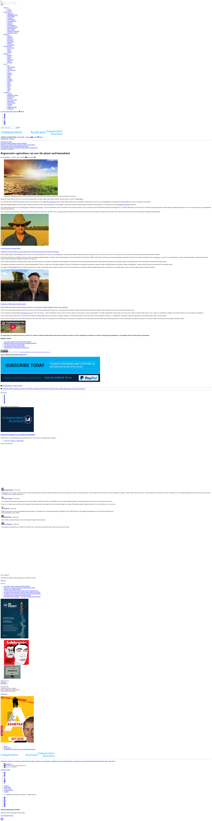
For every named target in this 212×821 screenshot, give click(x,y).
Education (10, 80)
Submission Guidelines (13, 31)
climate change (67, 388)
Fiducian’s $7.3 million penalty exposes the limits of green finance (18, 144)
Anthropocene (52, 202)
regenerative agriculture (124, 204)
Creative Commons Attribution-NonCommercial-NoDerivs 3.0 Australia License (35, 351)
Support (10, 809)
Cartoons (9, 68)
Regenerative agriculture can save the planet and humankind (19, 749)
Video (8, 88)
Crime (9, 77)
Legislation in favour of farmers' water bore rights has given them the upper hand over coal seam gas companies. (30, 251)
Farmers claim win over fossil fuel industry (11, 248)
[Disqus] (106, 507)
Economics (10, 40)
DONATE (10, 18)
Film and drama (11, 70)
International (10, 42)
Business (6, 53)
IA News (9, 10)
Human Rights (11, 67)
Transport (9, 62)
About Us (6, 785)
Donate (8, 769)
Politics (6, 34)
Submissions (7, 787)
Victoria (9, 105)
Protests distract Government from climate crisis (16, 347)
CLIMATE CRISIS (7, 388)
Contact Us (8, 764)
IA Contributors (11, 25)
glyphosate (157, 257)
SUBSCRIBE (11, 16)
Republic (9, 98)
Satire (8, 86)
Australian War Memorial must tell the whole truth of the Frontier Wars (19, 147)
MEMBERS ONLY (12, 15)
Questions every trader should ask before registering (17, 595)
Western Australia (11, 107)
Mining (9, 61)
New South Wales (12, 100)
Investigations (10, 45)
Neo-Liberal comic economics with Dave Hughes (14, 143)
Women (9, 85)
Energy (9, 49)
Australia (6, 92)
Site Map (6, 791)
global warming (59, 388)
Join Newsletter (11, 28)
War (8, 91)
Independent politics (12, 27)
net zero (74, 388)
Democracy (10, 39)
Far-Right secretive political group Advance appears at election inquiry (22, 593)
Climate (9, 52)
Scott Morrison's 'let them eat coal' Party (14, 346)
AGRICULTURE (17, 385)
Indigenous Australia (12, 95)
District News (10, 97)
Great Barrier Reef (14, 267)
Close (2, 815)
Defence (9, 43)
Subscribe (21, 354)
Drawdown (40, 207)
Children (9, 74)
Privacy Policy (11, 30)
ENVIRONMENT (7, 385)
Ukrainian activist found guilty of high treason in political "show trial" (22, 592)
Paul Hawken (23, 207)
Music (9, 76)
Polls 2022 (10, 37)
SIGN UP (3, 580)
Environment (7, 46)
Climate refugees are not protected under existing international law (21, 590)
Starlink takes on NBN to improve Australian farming (13, 304)
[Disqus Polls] (106, 465)
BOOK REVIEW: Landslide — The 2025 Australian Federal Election (22, 596)
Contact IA (10, 22)
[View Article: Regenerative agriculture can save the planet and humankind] (17, 431)
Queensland (10, 101)
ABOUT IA (7, 12)
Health (9, 82)
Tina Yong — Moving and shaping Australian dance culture (19, 587)
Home (6, 7)
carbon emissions (80, 388)
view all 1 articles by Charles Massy (14, 440)
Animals (9, 73)
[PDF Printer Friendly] (34, 157)
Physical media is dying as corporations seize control (14, 146)
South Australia (11, 102)
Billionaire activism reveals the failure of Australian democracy (20, 343)
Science (9, 50)
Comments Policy (12, 21)
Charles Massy (6, 157)
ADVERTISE (11, 19)
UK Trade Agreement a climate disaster (14, 344)
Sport (8, 83)
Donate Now (4, 694)
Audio (9, 89)
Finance (9, 56)
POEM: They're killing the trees (12, 589)
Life (5, 64)
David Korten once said (26, 313)
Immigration (10, 108)
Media (9, 58)
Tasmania (9, 104)
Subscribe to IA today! (6, 141)
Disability (9, 79)
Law (8, 71)
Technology (10, 59)
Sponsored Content (12, 33)
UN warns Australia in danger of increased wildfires (17, 341)
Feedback (9, 24)
